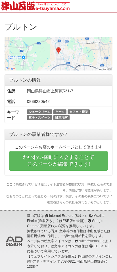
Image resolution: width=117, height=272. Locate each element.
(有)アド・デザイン (42, 261)
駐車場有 (61, 117)
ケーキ (60, 111)
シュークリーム (40, 111)
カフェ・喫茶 (78, 111)
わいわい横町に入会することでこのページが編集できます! (58, 160)
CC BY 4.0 (101, 246)
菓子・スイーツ (40, 117)
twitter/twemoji (90, 241)
